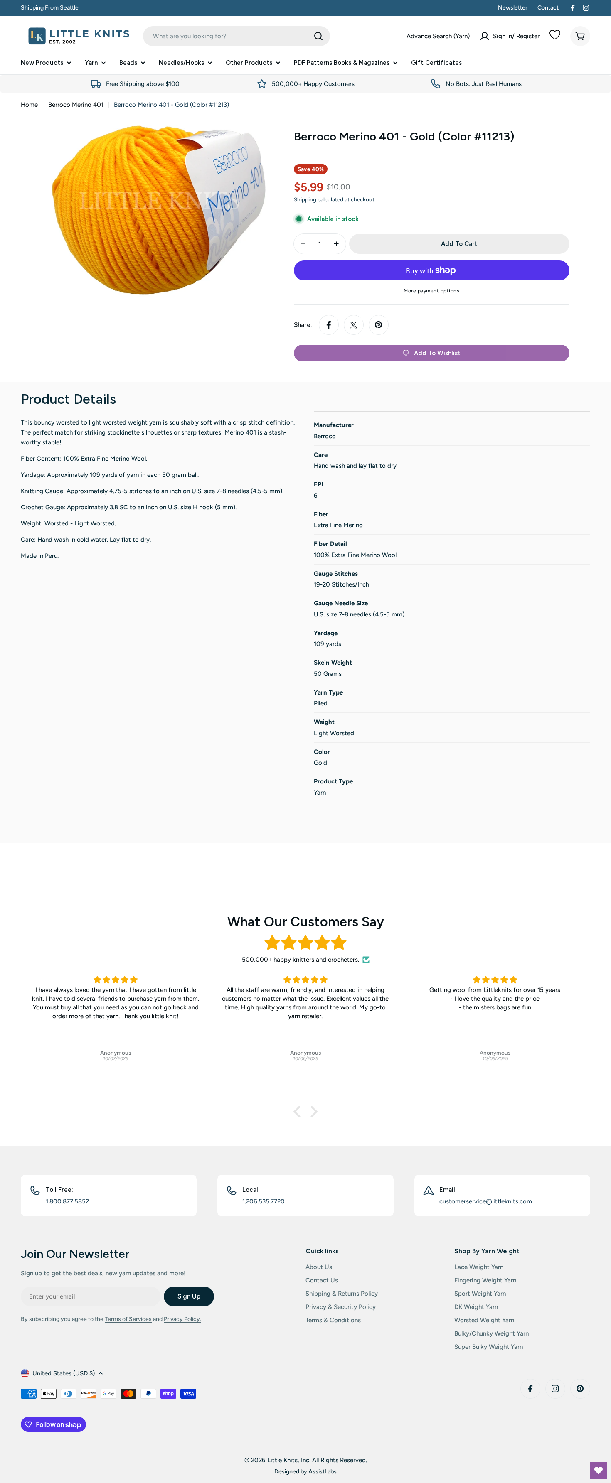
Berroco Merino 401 (75, 104)
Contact (548, 7)
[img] (305, 943)
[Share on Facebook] (329, 325)
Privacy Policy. (182, 1319)
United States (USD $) (63, 1373)
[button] (299, 1111)
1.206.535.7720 (263, 1201)
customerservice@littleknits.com (485, 1201)
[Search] (318, 36)
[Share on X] (354, 325)
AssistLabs (322, 1471)
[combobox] (236, 36)
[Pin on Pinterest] (379, 325)
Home (29, 104)
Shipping (305, 199)
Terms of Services (128, 1319)
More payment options (431, 291)
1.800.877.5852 (67, 1201)
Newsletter (512, 7)
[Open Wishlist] (598, 1470)
